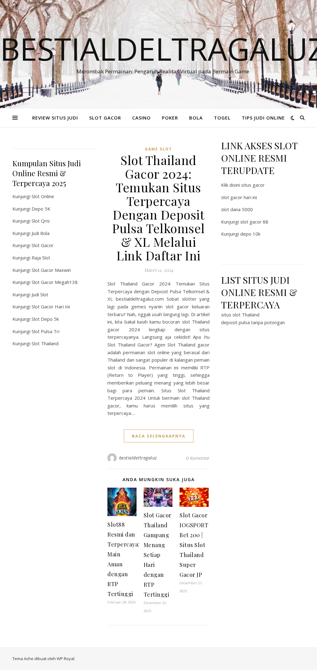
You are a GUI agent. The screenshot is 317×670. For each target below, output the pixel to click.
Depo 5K (41, 209)
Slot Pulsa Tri (45, 331)
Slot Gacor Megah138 (55, 282)
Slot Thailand (45, 343)
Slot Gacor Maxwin (51, 270)
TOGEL (222, 118)
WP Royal (65, 658)
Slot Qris (41, 221)
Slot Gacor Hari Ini (51, 306)
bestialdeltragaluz (138, 458)
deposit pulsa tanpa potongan (253, 322)
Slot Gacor (43, 245)
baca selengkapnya (158, 436)
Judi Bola (41, 233)
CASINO (141, 118)
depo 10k (250, 234)
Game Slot (158, 149)
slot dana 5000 (237, 209)
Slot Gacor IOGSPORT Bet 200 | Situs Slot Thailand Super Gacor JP (194, 544)
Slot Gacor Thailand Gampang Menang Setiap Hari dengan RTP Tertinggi (158, 554)
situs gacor (253, 185)
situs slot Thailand (240, 314)
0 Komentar (198, 458)
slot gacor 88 (254, 222)
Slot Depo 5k (45, 319)
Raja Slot (41, 258)
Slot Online (43, 196)
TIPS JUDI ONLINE (263, 118)
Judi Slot (40, 294)
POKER (170, 118)
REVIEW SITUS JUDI (55, 118)
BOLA (196, 118)
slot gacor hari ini (239, 197)
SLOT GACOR (105, 118)
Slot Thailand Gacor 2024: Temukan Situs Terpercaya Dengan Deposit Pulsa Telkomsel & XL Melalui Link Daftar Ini (158, 207)
